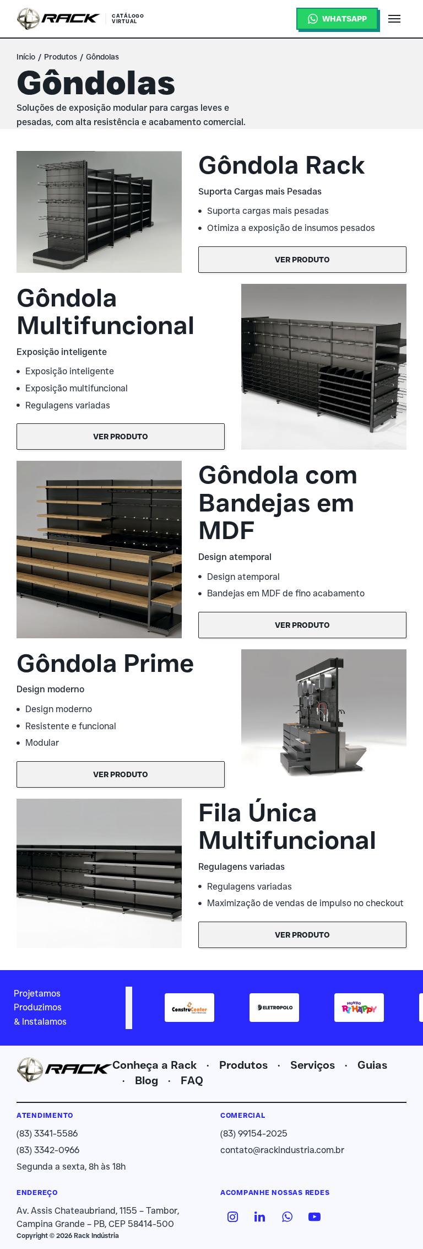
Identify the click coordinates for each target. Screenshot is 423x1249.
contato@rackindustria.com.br (282, 1150)
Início (26, 57)
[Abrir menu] (394, 19)
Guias (372, 1065)
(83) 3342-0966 (48, 1150)
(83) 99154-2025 (254, 1133)
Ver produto (302, 260)
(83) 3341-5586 (47, 1133)
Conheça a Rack (154, 1065)
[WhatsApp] (287, 1216)
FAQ (192, 1080)
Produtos (60, 57)
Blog (146, 1080)
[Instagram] (232, 1216)
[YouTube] (314, 1216)
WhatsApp (344, 19)
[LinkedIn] (260, 1216)
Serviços (312, 1065)
